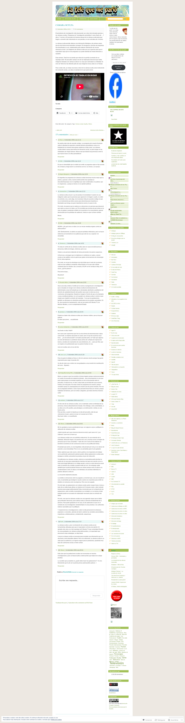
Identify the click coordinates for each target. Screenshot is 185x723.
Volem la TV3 (114, 543)
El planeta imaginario (116, 150)
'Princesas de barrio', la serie (118, 153)
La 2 (110, 650)
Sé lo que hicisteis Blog (117, 399)
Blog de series (115, 386)
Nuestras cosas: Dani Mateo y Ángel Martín (119, 451)
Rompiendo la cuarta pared (118, 579)
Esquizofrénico (115, 310)
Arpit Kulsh (113, 207)
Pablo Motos (114, 396)
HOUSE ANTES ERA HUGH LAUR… (116, 211)
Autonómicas (119, 632)
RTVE (112, 489)
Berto (112, 425)
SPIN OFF (59, 130)
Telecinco (116, 659)
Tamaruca (62, 243)
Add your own (73, 134)
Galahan (113, 313)
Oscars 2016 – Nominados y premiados (118, 557)
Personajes (118, 654)
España (86, 124)
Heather (112, 175)
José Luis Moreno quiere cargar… (117, 204)
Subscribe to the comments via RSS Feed (80, 603)
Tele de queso (115, 364)
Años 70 (113, 634)
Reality (119, 658)
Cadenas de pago (114, 636)
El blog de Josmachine (117, 236)
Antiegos (113, 230)
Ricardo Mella (64, 282)
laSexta (115, 650)
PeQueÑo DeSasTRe (66, 373)
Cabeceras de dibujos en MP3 (119, 506)
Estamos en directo (116, 349)
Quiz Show (93, 18)
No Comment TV (115, 481)
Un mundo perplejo (116, 287)
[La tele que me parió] (115, 98)
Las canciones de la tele (117, 533)
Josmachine (63, 191)
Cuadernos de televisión (117, 338)
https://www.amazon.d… (117, 199)
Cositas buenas (115, 308)
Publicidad (112, 658)
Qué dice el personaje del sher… (117, 180)
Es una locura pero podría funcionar (118, 346)
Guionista (117, 647)
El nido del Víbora (115, 269)
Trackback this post (61, 603)
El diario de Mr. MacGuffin (118, 340)
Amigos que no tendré (117, 503)
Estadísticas (112, 692)
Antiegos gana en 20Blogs (118, 233)
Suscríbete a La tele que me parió (117, 50)
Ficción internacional (115, 645)
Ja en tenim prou (115, 531)
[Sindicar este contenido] (110, 550)
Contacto (83, 18)
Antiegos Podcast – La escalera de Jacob (117, 572)
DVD (122, 641)
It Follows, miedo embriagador (119, 586)
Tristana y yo (114, 242)
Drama (118, 641)
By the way (114, 333)
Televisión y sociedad (115, 665)
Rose (61, 140)
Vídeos (90, 124)
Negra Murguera (64, 174)
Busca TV (113, 469)
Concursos (112, 638)
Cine (122, 636)
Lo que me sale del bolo (117, 447)
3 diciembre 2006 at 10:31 (64, 29)
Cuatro (113, 476)
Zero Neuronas (115, 320)
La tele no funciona (116, 352)
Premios (116, 656)
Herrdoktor (114, 279)
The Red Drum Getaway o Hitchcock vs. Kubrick (118, 576)
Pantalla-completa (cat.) (117, 357)
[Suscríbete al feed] (110, 119)
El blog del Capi (115, 435)
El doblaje (113, 523)
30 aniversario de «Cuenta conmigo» (118, 567)
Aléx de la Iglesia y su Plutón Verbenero (118, 419)
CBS (112, 474)
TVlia (112, 404)
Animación (112, 631)
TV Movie (123, 665)
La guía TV (114, 394)
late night (115, 652)
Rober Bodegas (115, 454)
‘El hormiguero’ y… (115, 192)
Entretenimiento (113, 643)
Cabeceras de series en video (119, 513)
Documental (112, 641)
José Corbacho (115, 445)
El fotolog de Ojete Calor (117, 438)
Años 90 (124, 634)
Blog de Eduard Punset (117, 428)
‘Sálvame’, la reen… (115, 223)
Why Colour (113, 188)
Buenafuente (114, 430)
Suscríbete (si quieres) (118, 67)
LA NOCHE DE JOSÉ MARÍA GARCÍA (118, 165)
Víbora (62, 423)
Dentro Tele (114, 389)
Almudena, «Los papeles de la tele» (119, 300)
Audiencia (112, 632)
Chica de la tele (115, 335)
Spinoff (113, 362)
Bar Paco (113, 259)
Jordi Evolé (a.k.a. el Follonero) (119, 442)
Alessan (113, 254)
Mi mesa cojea (115, 316)
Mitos (119, 652)
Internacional (120, 648)
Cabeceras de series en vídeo (119, 511)
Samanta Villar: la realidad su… (119, 218)
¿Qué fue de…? (115, 384)
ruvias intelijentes (65, 327)
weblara (62, 400)
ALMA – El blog (115, 296)
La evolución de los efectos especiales (118, 561)
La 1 (125, 648)
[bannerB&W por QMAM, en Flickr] (116, 617)
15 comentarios (79, 29)
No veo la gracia (115, 536)
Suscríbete (114, 119)
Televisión (116, 663)
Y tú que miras (115, 374)
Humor (123, 647)
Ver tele (113, 406)
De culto (124, 638)
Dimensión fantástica (116, 516)
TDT (110, 659)
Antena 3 (113, 464)
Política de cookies (56, 719)
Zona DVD (114, 409)
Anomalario (114, 257)
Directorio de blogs (116, 521)
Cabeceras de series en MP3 (119, 508)
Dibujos (116, 639)
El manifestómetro (116, 526)
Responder (61, 157)
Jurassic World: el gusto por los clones (118, 583)
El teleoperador (115, 528)
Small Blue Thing (115, 318)
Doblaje (121, 639)
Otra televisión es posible (117, 484)
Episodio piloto (115, 343)
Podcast (111, 656)
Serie (124, 658)
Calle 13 (113, 471)
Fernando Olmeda (116, 440)
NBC (112, 479)
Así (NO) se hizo (115, 303)
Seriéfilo (113, 359)
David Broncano (115, 432)
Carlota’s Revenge (116, 264)
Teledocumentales (116, 541)
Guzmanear (114, 277)
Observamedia (115, 354)
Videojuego (112, 667)
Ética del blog (70, 18)
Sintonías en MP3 (115, 538)
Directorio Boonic (115, 518)
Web (117, 667)
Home (59, 18)
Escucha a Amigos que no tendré (118, 239)
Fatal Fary (114, 272)
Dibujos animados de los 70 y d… (118, 185)
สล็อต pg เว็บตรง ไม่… (116, 214)
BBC (112, 466)
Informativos (112, 648)
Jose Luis (63, 354)
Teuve (113, 372)
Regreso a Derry (115, 553)
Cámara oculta (79, 124)
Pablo (112, 282)
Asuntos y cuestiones (117, 423)
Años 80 (118, 634)
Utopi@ (113, 245)
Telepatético (114, 369)
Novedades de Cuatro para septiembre (118, 160)
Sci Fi (112, 491)
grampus (62, 312)
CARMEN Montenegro (116, 220)
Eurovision (121, 643)
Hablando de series (116, 391)
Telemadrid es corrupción (118, 367)
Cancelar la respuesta (77, 572)
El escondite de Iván (116, 267)
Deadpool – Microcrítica (117, 564)
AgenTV (113, 330)
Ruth (61, 161)
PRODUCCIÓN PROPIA (96, 130)
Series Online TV (115, 401)
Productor (122, 656)
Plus (112, 486)
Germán (113, 274)
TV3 (112, 494)
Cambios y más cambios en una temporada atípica (118, 156)
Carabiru (113, 262)
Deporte (111, 639)
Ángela (113, 306)
